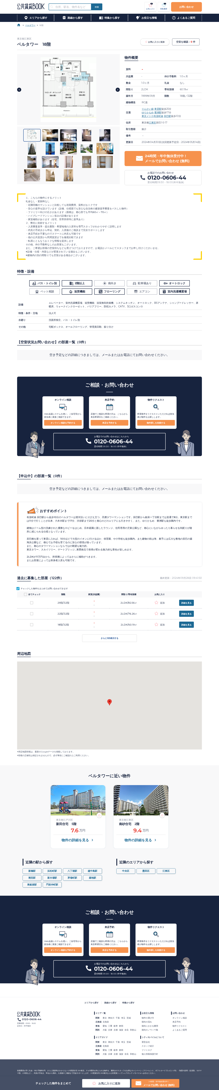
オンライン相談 (179, 1018)
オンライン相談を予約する (63, 422)
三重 (110, 1026)
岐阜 (116, 1026)
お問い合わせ (186, 6)
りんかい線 (148, 108)
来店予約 (176, 1021)
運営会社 (146, 1042)
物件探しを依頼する (156, 422)
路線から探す (110, 1002)
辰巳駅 (167, 116)
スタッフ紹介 (148, 1046)
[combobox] (72, 7)
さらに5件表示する (109, 638)
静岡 (121, 1026)
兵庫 (110, 1030)
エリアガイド (101, 1037)
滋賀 (121, 1030)
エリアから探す (91, 1002)
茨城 (129, 1018)
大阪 (105, 1030)
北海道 (106, 1021)
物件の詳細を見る (75, 840)
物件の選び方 (148, 1018)
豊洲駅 (158, 112)
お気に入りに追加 (156, 42)
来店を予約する (109, 422)
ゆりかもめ (148, 112)
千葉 (118, 1018)
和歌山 (133, 1030)
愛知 (105, 1026)
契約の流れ (147, 1021)
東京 (105, 1018)
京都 (116, 1030)
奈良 (127, 1030)
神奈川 (111, 1018)
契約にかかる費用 (150, 1026)
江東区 (152, 122)
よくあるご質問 (179, 1030)
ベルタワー (30, 25)
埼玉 (123, 1018)
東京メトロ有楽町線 (152, 116)
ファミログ (147, 1050)
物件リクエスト (179, 1026)
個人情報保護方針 (150, 1054)
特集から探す (128, 1002)
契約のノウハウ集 (150, 1030)
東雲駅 (158, 108)
